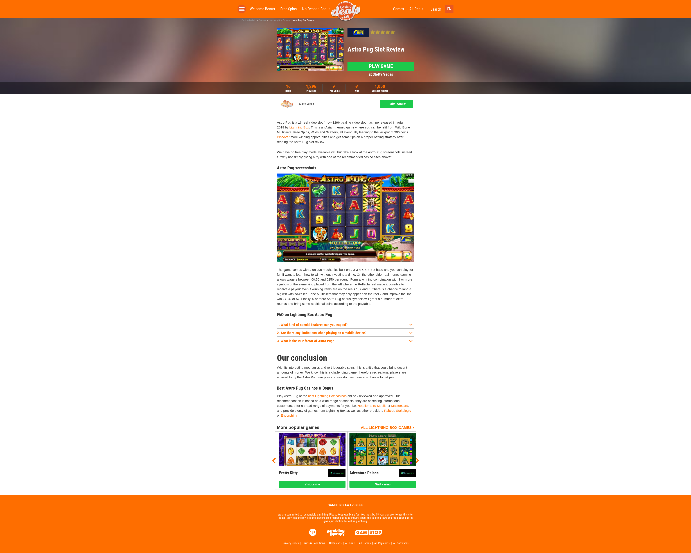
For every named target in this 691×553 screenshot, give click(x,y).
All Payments (382, 543)
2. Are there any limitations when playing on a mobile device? (322, 333)
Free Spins (288, 9)
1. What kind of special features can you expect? (312, 325)
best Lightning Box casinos (327, 396)
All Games (365, 543)
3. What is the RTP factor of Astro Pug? (305, 341)
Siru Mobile (378, 406)
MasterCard (399, 406)
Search (435, 9)
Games (398, 9)
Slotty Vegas (306, 104)
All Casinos (335, 543)
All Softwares (400, 543)
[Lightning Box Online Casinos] (358, 32)
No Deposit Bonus (316, 9)
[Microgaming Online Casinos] (337, 473)
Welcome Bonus (262, 9)
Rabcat (389, 410)
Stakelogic (403, 410)
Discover (283, 137)
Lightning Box (299, 127)
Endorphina (289, 415)
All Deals (416, 9)
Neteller (363, 406)
